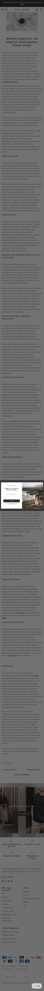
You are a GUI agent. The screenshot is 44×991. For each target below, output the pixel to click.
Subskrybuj (11, 500)
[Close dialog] (42, 484)
